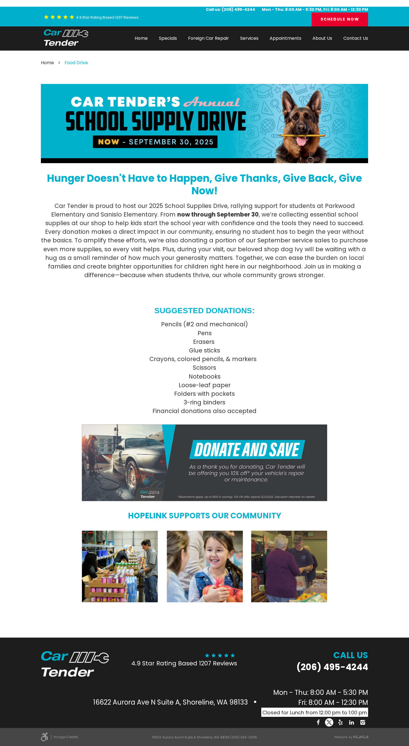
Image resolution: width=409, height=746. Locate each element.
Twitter (329, 722)
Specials (168, 38)
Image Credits (66, 737)
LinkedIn (351, 722)
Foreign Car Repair (208, 38)
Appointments (285, 38)
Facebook (318, 722)
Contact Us (355, 38)
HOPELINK (147, 515)
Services (249, 38)
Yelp (340, 722)
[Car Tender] (66, 37)
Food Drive (76, 62)
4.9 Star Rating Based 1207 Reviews (107, 17)
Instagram (362, 722)
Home (141, 38)
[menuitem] (141, 38)
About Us (322, 38)
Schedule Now (340, 19)
